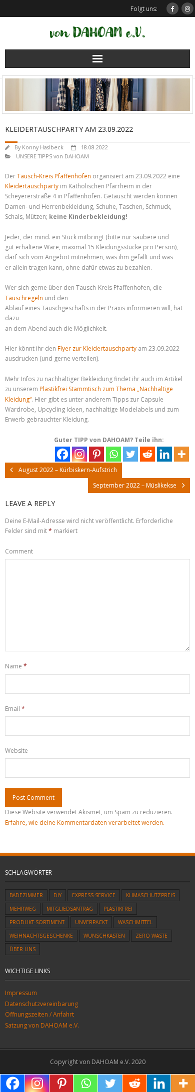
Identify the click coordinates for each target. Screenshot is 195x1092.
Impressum (21, 993)
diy (58, 895)
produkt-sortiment (37, 922)
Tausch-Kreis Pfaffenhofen (54, 176)
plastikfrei (118, 908)
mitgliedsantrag (69, 908)
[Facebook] (62, 454)
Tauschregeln (24, 298)
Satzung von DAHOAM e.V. (42, 1025)
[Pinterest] (96, 454)
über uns (23, 949)
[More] (181, 454)
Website (16, 750)
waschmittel (135, 922)
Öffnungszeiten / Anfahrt (39, 1014)
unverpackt (91, 922)
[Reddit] (147, 454)
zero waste (152, 935)
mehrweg (23, 908)
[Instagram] (79, 454)
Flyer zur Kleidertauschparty (97, 348)
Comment (19, 551)
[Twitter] (130, 454)
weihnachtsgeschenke (41, 935)
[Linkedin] (164, 454)
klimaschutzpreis (150, 895)
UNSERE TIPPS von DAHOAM (52, 156)
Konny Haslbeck (43, 147)
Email (15, 708)
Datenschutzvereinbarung (41, 1004)
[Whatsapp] (113, 454)
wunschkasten (104, 935)
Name (16, 666)
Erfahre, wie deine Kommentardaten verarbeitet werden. (84, 822)
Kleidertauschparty (32, 186)
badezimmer (26, 895)
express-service (94, 895)
